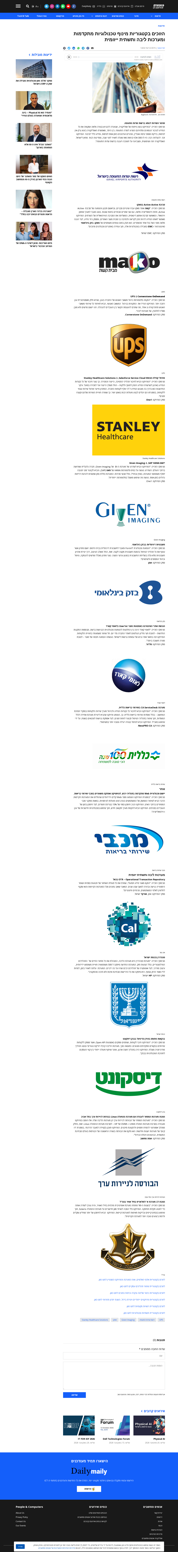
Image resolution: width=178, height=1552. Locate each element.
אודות (160, 1521)
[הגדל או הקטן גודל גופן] (37, 6)
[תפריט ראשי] (18, 6)
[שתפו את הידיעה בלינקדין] (74, 48)
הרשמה (87, 1488)
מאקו (115, 1320)
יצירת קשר (158, 1513)
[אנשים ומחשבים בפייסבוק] (74, 6)
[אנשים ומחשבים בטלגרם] (46, 6)
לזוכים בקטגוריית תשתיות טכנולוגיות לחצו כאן (144, 1312)
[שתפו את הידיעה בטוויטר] (70, 48)
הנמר (160, 1525)
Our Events (21, 1525)
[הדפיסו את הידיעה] (93, 48)
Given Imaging (128, 1320)
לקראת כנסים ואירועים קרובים (95, 1521)
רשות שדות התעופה (147, 1320)
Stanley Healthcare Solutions (95, 1320)
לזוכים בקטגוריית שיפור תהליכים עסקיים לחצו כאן (142, 1286)
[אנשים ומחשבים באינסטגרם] (52, 6)
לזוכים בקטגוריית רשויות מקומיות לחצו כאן (146, 1306)
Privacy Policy (22, 1517)
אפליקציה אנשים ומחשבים (152, 1538)
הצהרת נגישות (156, 1529)
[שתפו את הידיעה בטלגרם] (84, 48)
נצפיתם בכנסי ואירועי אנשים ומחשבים (92, 1517)
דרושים (159, 1517)
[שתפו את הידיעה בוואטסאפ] (79, 48)
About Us (20, 1513)
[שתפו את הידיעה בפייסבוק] (88, 48)
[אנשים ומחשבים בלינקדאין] (57, 6)
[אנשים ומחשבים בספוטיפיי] (63, 6)
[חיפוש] (27, 6)
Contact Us (21, 1521)
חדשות (161, 25)
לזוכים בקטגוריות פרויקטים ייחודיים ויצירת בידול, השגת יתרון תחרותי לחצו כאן (129, 1299)
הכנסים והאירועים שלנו (98, 1513)
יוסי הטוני (161, 48)
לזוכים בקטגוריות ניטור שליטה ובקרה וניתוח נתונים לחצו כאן (137, 1292)
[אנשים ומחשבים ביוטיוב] (68, 6)
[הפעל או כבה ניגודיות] (33, 6)
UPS (161, 1320)
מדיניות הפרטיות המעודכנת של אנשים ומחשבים (56, 1548)
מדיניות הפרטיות (156, 1534)
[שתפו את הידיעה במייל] (65, 48)
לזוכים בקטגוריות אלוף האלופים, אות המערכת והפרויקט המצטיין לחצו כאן (132, 1279)
